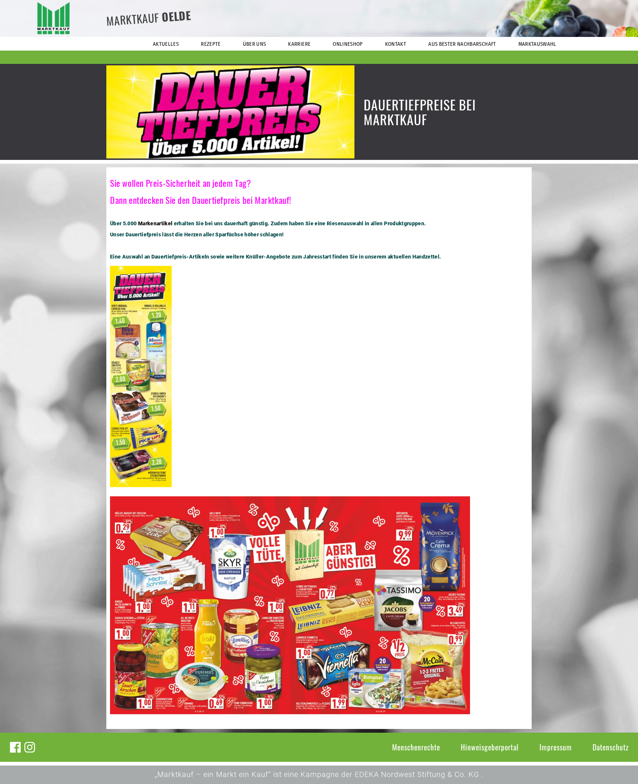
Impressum (555, 747)
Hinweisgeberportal (490, 747)
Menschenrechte (416, 747)
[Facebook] (15, 747)
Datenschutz (611, 747)
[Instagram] (30, 747)
